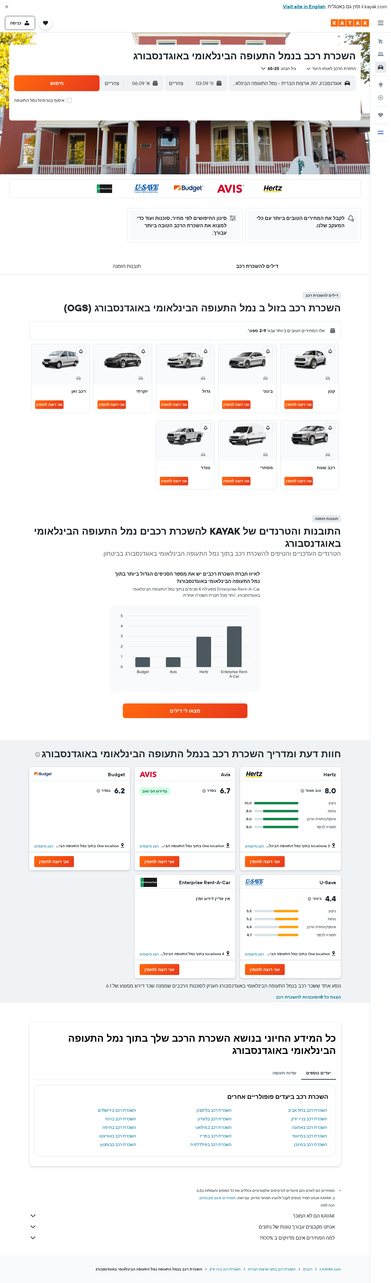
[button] (6, 6)
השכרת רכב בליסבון (214, 1110)
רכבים (307, 1269)
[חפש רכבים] (381, 67)
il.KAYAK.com (330, 1269)
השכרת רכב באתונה (309, 1127)
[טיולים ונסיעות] (381, 115)
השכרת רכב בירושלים (117, 1110)
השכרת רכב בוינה (120, 1119)
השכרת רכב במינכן (310, 1144)
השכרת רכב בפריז (216, 1136)
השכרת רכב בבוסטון (118, 1144)
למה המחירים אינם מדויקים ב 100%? (297, 1238)
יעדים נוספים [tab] (318, 1073)
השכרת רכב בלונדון (215, 1119)
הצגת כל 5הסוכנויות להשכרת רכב (308, 997)
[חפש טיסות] (381, 41)
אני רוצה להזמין (299, 404)
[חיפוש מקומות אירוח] (381, 54)
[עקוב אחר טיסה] (381, 97)
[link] (185, 710)
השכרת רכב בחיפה (119, 1127)
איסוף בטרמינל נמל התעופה (39, 100)
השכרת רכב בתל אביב (307, 1110)
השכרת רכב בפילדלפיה (211, 1144)
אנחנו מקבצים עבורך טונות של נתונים (297, 1227)
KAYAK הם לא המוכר (314, 1216)
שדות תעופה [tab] (284, 1073)
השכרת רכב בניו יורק (309, 1119)
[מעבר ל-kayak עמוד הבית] (350, 23)
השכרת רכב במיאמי (309, 1136)
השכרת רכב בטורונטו (117, 1136)
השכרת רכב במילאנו (214, 1127)
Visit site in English (304, 6)
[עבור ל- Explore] (381, 85)
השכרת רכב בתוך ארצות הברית (272, 1269)
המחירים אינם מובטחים (217, 1198)
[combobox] (331, 68)
